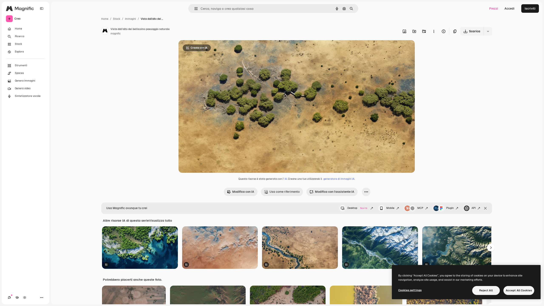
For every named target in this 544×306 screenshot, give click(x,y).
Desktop (357, 208)
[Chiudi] (485, 208)
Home (104, 19)
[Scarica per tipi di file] (488, 31)
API (474, 208)
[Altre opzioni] (433, 31)
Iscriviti (530, 8)
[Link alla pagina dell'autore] (105, 31)
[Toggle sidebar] (41, 8)
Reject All (486, 290)
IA (286, 179)
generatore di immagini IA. (339, 179)
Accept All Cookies (519, 290)
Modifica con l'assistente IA (334, 192)
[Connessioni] (9, 297)
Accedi (509, 8)
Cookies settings (410, 290)
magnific (115, 33)
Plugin (450, 208)
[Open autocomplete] (194, 8)
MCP (420, 208)
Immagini (130, 19)
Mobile (390, 208)
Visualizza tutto (160, 220)
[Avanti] (491, 247)
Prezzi (493, 8)
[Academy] (17, 297)
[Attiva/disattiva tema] (24, 297)
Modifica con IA (243, 192)
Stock (116, 19)
